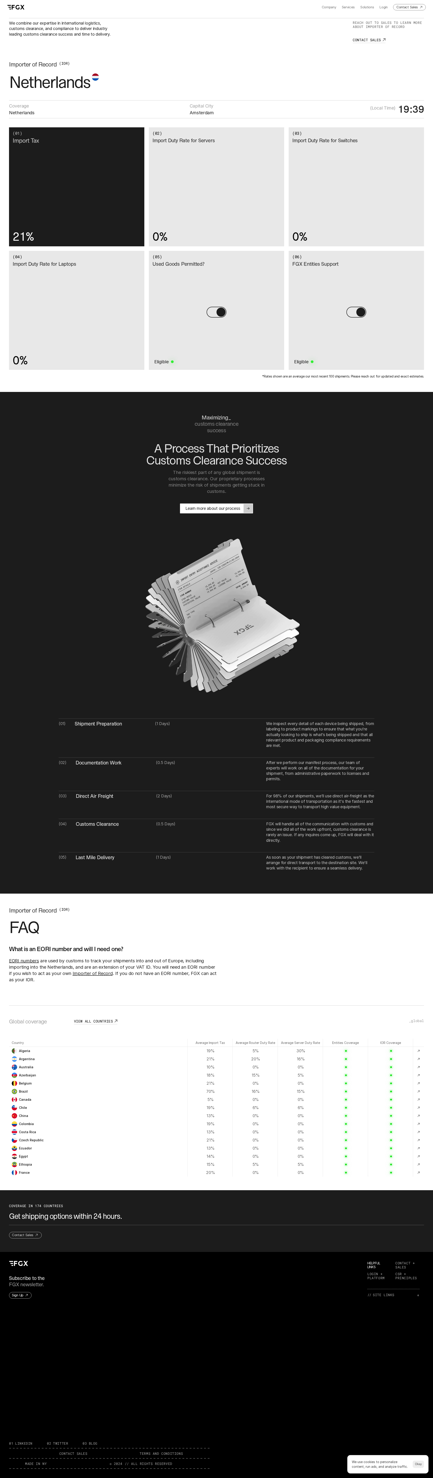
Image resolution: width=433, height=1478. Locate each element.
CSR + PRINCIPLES (406, 1276)
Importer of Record (93, 973)
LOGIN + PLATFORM (376, 1276)
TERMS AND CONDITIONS (161, 1453)
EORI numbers (24, 960)
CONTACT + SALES (406, 1265)
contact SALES (73, 1453)
